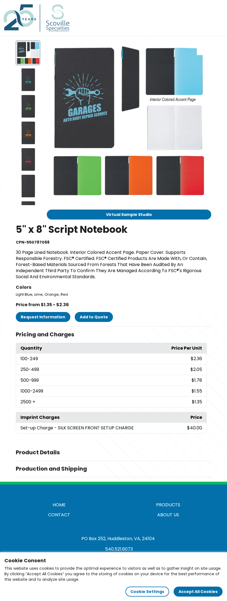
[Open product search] (205, 18)
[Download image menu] (204, 48)
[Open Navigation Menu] (217, 18)
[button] (113, 335)
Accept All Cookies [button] (198, 591)
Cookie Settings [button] (147, 591)
